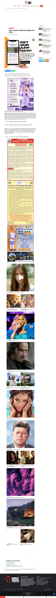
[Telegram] (10, 71)
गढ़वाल (12, 28)
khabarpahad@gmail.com (43, 583)
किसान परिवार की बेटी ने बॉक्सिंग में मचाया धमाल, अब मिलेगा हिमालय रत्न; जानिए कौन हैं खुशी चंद (47, 52)
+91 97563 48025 (41, 584)
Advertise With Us (13, 589)
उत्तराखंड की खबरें (28, 569)
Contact (8, 589)
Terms (17, 589)
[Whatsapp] (14, 71)
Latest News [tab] (41, 25)
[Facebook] (6, 71)
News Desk (44, 31)
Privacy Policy (21, 589)
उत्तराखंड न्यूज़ (12, 570)
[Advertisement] (20, 552)
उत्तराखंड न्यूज (8, 570)
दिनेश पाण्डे (11, 34)
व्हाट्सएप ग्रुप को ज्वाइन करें (11, 562)
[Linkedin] (8, 71)
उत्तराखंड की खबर (23, 569)
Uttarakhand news (17, 569)
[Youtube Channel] (47, 61)
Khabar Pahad (29, 592)
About (5, 589)
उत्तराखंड (10, 28)
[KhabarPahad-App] (20, 52)
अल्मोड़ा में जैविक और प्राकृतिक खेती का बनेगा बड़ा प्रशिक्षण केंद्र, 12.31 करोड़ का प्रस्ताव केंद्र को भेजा (47, 46)
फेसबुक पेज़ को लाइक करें (10, 563)
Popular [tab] (46, 25)
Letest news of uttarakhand (10, 569)
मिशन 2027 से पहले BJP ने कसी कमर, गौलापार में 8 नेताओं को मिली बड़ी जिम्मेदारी (47, 30)
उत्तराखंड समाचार (17, 570)
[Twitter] (12, 71)
